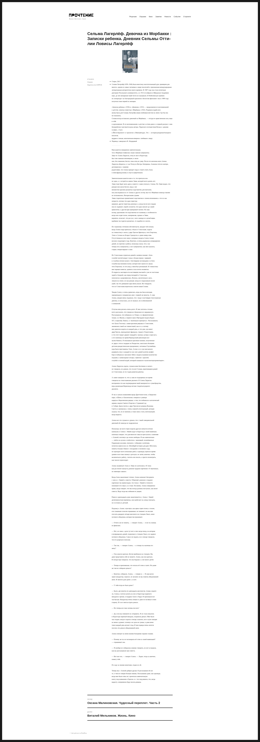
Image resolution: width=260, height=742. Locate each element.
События (177, 16)
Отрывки (142, 16)
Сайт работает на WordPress (79, 733)
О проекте (187, 16)
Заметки (158, 16)
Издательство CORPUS (94, 85)
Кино (151, 16)
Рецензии (133, 16)
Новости (167, 16)
